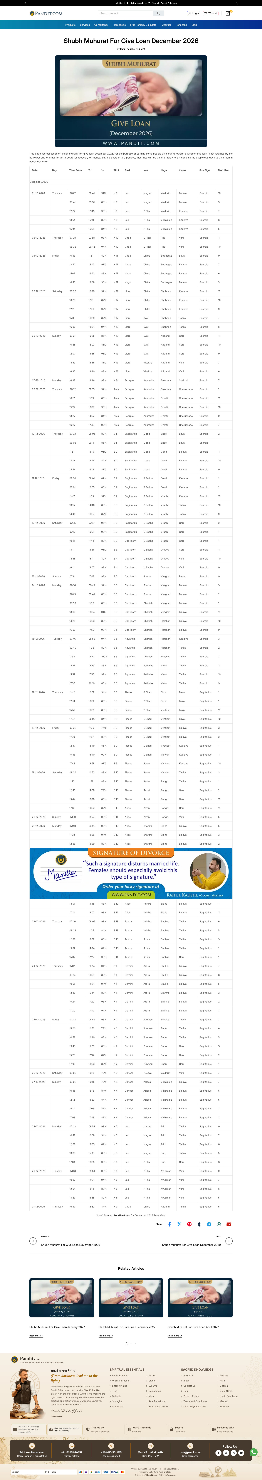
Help (185, 1391)
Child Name (226, 1391)
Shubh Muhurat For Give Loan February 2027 (127, 1327)
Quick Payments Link (194, 1406)
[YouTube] (241, 1453)
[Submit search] (158, 13)
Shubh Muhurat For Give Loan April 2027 (193, 1327)
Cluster (152, 1380)
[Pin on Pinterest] (189, 1224)
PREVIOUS (45, 1236)
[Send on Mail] (229, 1224)
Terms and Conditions (195, 1401)
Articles (224, 1375)
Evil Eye (153, 1385)
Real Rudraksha (157, 1401)
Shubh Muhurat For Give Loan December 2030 (191, 1244)
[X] (226, 1453)
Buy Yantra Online (158, 1406)
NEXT (219, 1236)
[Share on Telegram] (209, 1224)
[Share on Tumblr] (199, 1224)
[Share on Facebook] (169, 1224)
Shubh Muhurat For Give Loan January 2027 (57, 1327)
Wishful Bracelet (121, 1380)
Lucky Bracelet (120, 1375)
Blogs (186, 1380)
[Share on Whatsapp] (219, 1224)
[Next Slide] (235, 3)
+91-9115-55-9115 (111, 1452)
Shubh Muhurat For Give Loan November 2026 (70, 1244)
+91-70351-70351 (71, 1452)
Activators (117, 1406)
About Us (188, 1375)
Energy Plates (119, 1385)
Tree (114, 1391)
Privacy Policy (191, 1396)
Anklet (152, 1375)
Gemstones (155, 1391)
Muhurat (224, 1406)
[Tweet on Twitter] (179, 1224)
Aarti (222, 1380)
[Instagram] (234, 1453)
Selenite (116, 1396)
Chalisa (224, 1385)
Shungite (117, 1401)
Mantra (223, 1401)
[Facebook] (218, 1453)
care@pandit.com (190, 1452)
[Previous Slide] (26, 3)
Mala (151, 1396)
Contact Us (189, 1385)
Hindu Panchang (229, 1396)
